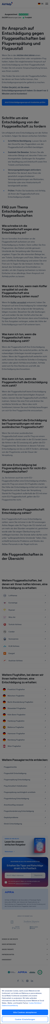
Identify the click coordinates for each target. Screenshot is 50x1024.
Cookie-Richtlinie (35, 1003)
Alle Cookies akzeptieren (25, 1012)
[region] (25, 1006)
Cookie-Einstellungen (25, 1019)
